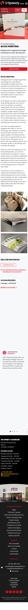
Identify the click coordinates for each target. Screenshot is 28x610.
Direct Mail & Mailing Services (14, 515)
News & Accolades (14, 546)
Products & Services (14, 506)
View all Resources (8, 265)
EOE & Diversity (14, 584)
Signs (14, 510)
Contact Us (14, 559)
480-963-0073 (4, 11)
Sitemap (14, 586)
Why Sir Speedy (14, 543)
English (22, 3)
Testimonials (14, 551)
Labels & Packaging (14, 528)
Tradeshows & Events (14, 525)
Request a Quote (18, 10)
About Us (14, 540)
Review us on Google (8, 287)
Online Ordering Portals (14, 517)
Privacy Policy (14, 578)
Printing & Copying (8, 44)
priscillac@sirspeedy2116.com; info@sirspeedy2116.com (15, 567)
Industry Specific (14, 536)
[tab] (10, 431)
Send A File (24, 10)
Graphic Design (14, 520)
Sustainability (14, 554)
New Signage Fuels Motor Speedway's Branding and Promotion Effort (14, 271)
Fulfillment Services (14, 533)
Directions (6, 476)
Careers (14, 549)
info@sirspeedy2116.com (10, 474)
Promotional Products (14, 530)
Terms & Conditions (14, 580)
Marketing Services (14, 523)
